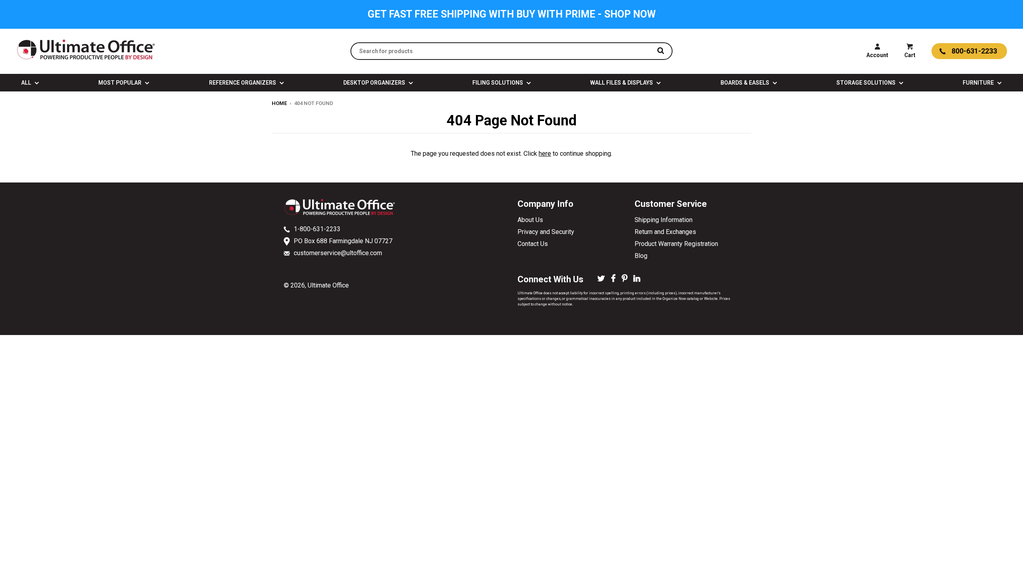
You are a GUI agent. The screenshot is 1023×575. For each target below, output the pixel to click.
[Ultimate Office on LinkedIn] (636, 279)
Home (279, 103)
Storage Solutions (866, 82)
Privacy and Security (545, 232)
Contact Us (532, 244)
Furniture (979, 82)
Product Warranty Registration (676, 244)
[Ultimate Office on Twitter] (601, 279)
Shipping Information (664, 220)
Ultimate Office (328, 285)
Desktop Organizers (374, 82)
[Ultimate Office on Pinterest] (624, 279)
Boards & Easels (745, 82)
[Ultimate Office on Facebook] (613, 279)
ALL (26, 82)
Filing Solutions (498, 82)
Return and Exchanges (665, 232)
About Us (530, 220)
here (545, 153)
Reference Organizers (243, 82)
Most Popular (120, 82)
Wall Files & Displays (622, 82)
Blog (641, 256)
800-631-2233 (974, 51)
